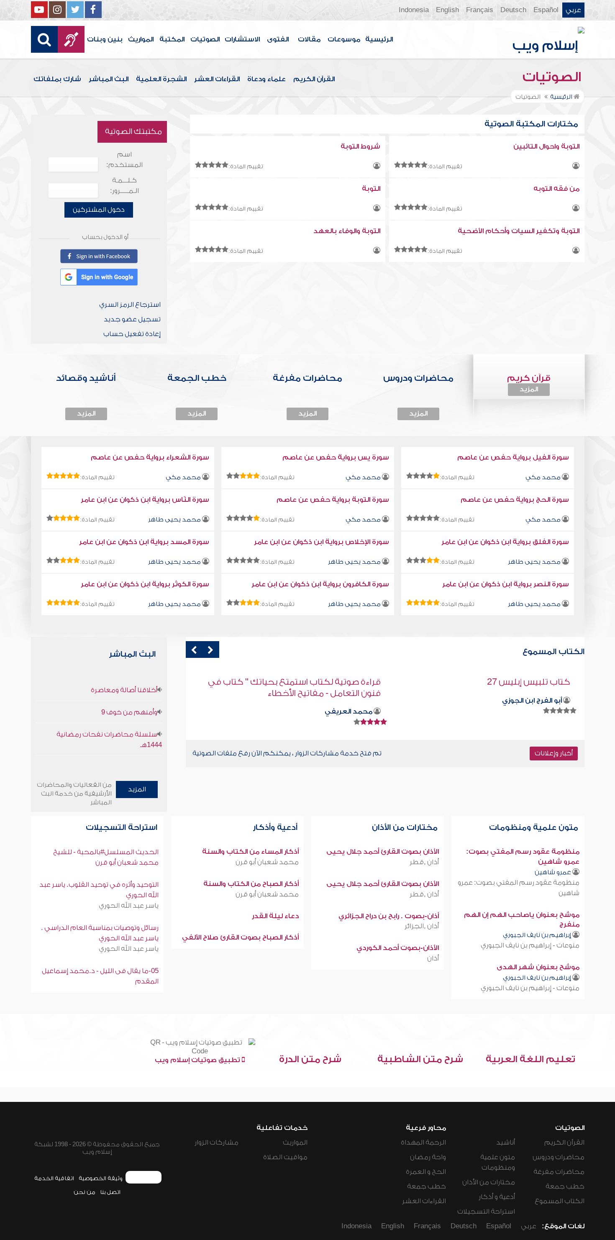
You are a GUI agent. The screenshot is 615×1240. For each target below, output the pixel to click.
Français (479, 10)
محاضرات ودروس (558, 1157)
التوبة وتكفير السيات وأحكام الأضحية (518, 231)
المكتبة (171, 39)
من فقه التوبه (556, 189)
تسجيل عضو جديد (132, 319)
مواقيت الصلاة (285, 1157)
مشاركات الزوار (216, 1142)
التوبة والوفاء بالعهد (346, 231)
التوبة (371, 189)
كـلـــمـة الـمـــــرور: (124, 186)
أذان (433, 958)
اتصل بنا (110, 1192)
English (447, 10)
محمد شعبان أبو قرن (267, 862)
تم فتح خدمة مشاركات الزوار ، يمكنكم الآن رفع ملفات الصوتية (287, 753)
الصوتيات (205, 39)
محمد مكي (543, 477)
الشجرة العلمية (161, 79)
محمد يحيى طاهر (174, 519)
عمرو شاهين (553, 872)
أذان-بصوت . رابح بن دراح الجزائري (388, 916)
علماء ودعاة (266, 79)
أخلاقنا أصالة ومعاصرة (124, 690)
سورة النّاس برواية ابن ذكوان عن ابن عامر (145, 499)
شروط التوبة (360, 146)
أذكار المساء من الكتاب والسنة (250, 851)
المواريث (141, 39)
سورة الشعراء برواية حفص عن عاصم (150, 457)
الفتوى (278, 39)
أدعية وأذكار (276, 827)
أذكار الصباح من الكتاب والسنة (251, 884)
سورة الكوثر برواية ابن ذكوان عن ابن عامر (145, 584)
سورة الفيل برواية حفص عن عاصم (513, 457)
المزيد (529, 389)
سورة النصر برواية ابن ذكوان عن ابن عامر (505, 584)
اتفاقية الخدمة (54, 1178)
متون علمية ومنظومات (534, 827)
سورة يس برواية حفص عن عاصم (335, 457)
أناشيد (505, 1142)
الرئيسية (379, 39)
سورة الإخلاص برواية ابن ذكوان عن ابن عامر (321, 542)
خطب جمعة (565, 1186)
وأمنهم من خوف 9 (129, 712)
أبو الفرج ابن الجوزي (342, 700)
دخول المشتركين (99, 209)
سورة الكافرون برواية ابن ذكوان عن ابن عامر (320, 584)
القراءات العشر (217, 79)
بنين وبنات (105, 39)
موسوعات (344, 39)
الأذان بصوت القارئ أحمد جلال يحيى (382, 851)
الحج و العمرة (426, 1172)
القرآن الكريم (314, 79)
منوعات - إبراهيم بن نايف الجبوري (530, 945)
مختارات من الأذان (406, 827)
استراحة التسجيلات (122, 827)
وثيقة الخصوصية (101, 1178)
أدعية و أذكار (497, 1197)
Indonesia (414, 10)
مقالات (309, 39)
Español (546, 10)
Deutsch (513, 10)
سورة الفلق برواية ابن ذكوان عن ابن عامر (505, 542)
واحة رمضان (428, 1157)
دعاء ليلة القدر (275, 916)
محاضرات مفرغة (558, 1172)
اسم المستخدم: (124, 160)
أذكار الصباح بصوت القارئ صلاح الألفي (240, 937)
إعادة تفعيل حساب (132, 334)
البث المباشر (108, 79)
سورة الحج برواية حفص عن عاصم (515, 499)
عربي (573, 10)
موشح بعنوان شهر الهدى (538, 967)
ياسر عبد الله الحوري (129, 905)
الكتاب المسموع (559, 1201)
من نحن (84, 1192)
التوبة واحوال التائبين (546, 146)
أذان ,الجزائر (422, 926)
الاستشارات (242, 39)
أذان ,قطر (424, 862)
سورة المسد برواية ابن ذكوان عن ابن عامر (144, 542)
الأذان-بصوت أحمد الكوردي (397, 948)
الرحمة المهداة (423, 1142)
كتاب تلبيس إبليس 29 (339, 682)
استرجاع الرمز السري (130, 304)
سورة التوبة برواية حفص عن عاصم (333, 499)
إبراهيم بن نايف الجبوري (537, 935)
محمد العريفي (538, 711)
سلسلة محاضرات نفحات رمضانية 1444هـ (109, 740)
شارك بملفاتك (57, 79)
